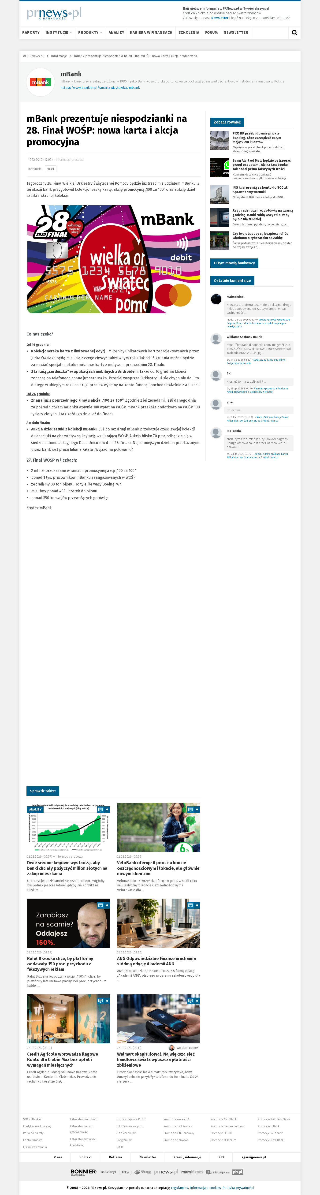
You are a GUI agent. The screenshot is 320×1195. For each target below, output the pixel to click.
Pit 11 (120, 1147)
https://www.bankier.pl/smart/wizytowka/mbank (100, 88)
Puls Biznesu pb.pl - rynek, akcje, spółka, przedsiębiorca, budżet (237, 1171)
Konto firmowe (32, 1140)
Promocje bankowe (176, 1140)
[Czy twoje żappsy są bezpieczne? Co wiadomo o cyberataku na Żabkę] (219, 240)
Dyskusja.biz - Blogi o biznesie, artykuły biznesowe (218, 1171)
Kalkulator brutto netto (84, 1119)
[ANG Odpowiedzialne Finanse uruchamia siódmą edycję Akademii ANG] (158, 923)
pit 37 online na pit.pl (130, 1126)
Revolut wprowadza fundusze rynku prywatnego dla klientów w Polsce (257, 390)
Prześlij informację (187, 1157)
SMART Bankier (32, 1119)
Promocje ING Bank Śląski (273, 1119)
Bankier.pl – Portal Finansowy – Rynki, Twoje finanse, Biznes (108, 1171)
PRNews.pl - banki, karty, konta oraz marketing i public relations (166, 1171)
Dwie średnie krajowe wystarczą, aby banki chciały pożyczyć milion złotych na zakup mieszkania (67, 868)
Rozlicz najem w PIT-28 (131, 1119)
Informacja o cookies (205, 1188)
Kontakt (86, 1157)
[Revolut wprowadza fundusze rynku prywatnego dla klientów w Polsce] (216, 375)
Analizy (116, 32)
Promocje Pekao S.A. (177, 1119)
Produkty (88, 32)
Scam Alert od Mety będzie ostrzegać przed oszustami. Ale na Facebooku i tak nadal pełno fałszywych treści (262, 165)
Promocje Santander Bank (227, 1126)
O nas (58, 1157)
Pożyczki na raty (33, 1133)
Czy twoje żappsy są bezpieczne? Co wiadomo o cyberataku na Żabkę (260, 236)
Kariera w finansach (151, 32)
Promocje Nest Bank (270, 1140)
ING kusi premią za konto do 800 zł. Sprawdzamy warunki (260, 190)
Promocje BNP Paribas (178, 1126)
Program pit (124, 1140)
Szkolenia (189, 32)
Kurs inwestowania (35, 1147)
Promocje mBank (268, 1126)
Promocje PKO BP (221, 1133)
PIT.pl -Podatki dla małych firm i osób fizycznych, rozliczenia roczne (125, 1171)
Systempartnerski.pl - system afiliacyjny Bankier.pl (142, 1171)
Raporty (31, 32)
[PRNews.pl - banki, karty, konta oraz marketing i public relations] (52, 13)
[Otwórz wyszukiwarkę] (294, 32)
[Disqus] (113, 591)
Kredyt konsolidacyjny (37, 1126)
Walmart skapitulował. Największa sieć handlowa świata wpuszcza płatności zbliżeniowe (156, 1060)
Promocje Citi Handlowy (179, 1133)
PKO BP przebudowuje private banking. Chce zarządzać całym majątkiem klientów (257, 137)
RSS (221, 1157)
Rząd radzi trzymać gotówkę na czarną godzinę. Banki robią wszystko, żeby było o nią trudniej (263, 215)
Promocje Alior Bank (224, 1119)
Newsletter (236, 32)
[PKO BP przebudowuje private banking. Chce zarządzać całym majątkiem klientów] (219, 140)
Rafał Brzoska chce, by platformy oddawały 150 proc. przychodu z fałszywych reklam (60, 964)
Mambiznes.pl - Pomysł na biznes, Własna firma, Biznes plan (192, 1171)
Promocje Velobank (270, 1133)
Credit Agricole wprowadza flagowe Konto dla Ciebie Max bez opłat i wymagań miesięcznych (62, 1060)
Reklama (115, 1157)
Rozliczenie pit (126, 1133)
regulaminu (179, 1188)
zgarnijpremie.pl (254, 1157)
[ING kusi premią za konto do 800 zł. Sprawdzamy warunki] (219, 194)
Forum (211, 32)
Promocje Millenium (223, 1140)
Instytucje (57, 32)
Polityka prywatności (238, 1188)
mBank (71, 74)
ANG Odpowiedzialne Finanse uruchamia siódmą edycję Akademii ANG (156, 961)
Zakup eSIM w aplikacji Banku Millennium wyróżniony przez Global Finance (257, 419)
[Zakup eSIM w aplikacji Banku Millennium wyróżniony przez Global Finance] (216, 404)
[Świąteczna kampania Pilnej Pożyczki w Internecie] (216, 338)
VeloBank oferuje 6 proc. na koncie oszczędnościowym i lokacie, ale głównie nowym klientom (158, 868)
